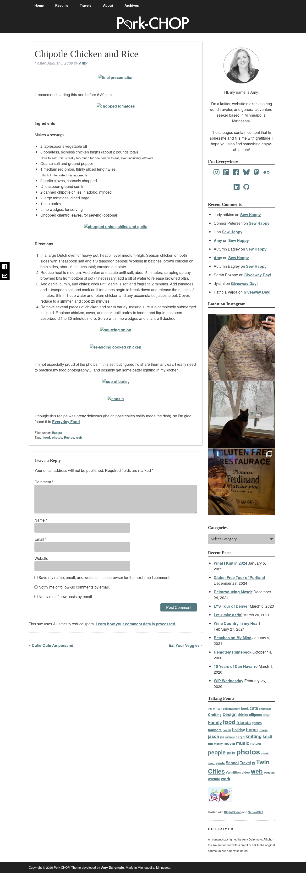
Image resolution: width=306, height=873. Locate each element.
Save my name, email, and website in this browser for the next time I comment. (104, 577)
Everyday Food (66, 421)
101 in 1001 (215, 708)
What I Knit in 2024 (230, 563)
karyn (240, 736)
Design (230, 714)
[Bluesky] (246, 172)
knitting (254, 736)
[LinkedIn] (237, 187)
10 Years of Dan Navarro (236, 666)
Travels (86, 5)
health (227, 730)
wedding (269, 772)
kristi (267, 736)
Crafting (215, 714)
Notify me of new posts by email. (65, 596)
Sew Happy (250, 214)
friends (243, 722)
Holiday (238, 729)
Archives (132, 5)
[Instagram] (216, 172)
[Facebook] (236, 172)
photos (57, 437)
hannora (215, 729)
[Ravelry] (226, 172)
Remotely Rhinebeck (232, 652)
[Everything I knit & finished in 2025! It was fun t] (241, 347)
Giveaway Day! (257, 275)
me (210, 743)
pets (231, 753)
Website (41, 558)
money (218, 744)
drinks (243, 714)
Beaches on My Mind (232, 637)
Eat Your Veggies (184, 645)
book (245, 708)
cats (254, 708)
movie (229, 743)
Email (40, 539)
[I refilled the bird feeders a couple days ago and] (241, 414)
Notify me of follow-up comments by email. (74, 587)
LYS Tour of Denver (231, 606)
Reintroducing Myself (233, 592)
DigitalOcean (232, 812)
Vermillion (233, 772)
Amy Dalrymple (112, 867)
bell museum (231, 708)
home (252, 729)
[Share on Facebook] (5, 266)
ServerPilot (255, 812)
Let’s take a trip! (228, 614)
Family (215, 722)
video (246, 772)
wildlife (214, 778)
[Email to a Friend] (5, 275)
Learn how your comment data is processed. (136, 624)
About (108, 5)
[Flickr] (266, 172)
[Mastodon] (257, 172)
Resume (61, 5)
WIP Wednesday (228, 680)
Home (39, 5)
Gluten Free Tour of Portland (239, 577)
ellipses (255, 714)
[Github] (246, 187)
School (232, 762)
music (242, 743)
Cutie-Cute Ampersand (52, 645)
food (46, 437)
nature (255, 743)
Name (40, 520)
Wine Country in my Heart (237, 623)
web (79, 437)
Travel (245, 762)
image (263, 730)
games (257, 722)
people (217, 752)
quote (220, 763)
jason (213, 736)
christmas (265, 708)
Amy (83, 63)
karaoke (230, 737)
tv (253, 762)
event (266, 715)
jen (222, 737)
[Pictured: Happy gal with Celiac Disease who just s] (241, 481)
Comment (43, 482)
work (225, 778)
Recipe (57, 432)
